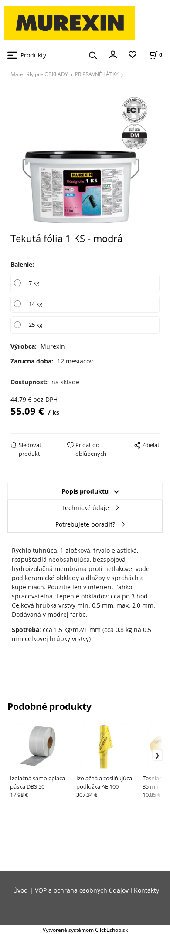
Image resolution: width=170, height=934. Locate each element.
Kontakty (146, 890)
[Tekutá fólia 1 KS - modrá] (84, 157)
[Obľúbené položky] (132, 55)
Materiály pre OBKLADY (39, 74)
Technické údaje (85, 508)
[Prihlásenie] (113, 53)
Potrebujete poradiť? (85, 524)
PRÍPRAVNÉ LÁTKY (97, 74)
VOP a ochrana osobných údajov (82, 890)
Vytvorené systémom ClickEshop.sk (85, 929)
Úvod (20, 890)
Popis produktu (85, 491)
